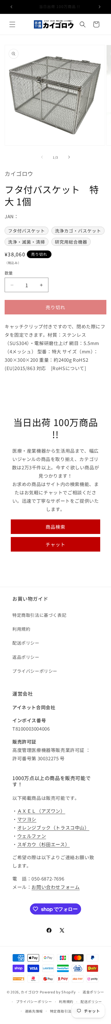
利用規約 (21, 629)
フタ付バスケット (26, 231)
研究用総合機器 (71, 242)
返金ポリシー (93, 991)
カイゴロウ (30, 991)
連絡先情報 (34, 1011)
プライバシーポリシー (34, 671)
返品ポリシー (25, 657)
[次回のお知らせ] (99, 7)
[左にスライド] (42, 157)
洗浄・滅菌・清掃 (26, 242)
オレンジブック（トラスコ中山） (53, 827)
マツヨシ (26, 819)
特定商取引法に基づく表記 (39, 615)
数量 (9, 273)
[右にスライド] (69, 157)
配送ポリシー (25, 643)
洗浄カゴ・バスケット (78, 231)
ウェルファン (31, 836)
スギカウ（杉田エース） (43, 844)
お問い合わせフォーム (55, 887)
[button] (12, 24)
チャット (55, 544)
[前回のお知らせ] (11, 7)
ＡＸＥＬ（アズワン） (41, 811)
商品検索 (55, 526)
